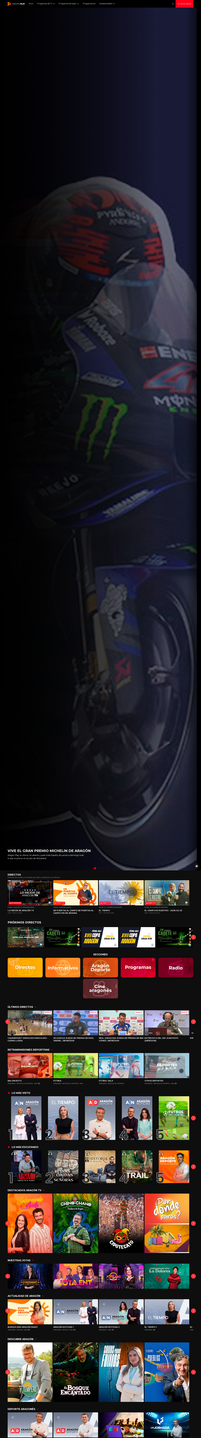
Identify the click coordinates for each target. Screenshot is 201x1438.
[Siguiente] (193, 937)
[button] (46, 4)
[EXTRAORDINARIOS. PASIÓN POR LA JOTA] (30, 1276)
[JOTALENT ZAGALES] (121, 1276)
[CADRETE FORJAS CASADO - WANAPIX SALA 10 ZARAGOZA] (100, 937)
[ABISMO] (25, 1166)
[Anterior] (7, 1021)
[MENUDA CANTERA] (121, 1424)
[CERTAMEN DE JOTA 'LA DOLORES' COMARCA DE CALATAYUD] (167, 1276)
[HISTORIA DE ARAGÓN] (98, 1166)
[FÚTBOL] (75, 1065)
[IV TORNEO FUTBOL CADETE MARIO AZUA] (63, 937)
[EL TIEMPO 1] (62, 1118)
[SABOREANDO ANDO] (30, 1223)
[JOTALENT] (75, 1276)
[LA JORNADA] (167, 1424)
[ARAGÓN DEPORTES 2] (75, 1424)
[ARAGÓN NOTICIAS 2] (136, 1118)
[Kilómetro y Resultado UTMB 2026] (26, 937)
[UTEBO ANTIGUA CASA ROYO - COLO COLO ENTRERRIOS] (137, 937)
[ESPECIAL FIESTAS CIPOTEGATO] (121, 1223)
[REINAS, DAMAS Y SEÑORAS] (62, 1166)
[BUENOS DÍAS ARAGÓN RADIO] (30, 1311)
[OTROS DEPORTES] (167, 1065)
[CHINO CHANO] (75, 1223)
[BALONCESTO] (30, 1065)
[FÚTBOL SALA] (121, 1065)
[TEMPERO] (30, 1372)
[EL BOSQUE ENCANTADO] (75, 1372)
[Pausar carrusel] (196, 866)
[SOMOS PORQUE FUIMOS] (121, 1372)
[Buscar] (173, 4)
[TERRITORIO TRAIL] (136, 1166)
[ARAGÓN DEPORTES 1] (98, 1118)
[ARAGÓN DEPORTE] (172, 1166)
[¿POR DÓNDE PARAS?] (167, 1223)
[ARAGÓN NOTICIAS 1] (25, 1118)
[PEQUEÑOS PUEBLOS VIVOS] (167, 1372)
